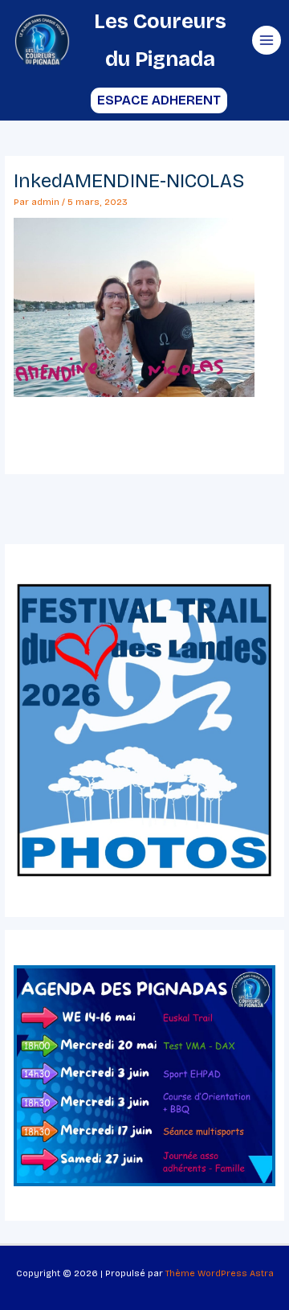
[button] (144, 100)
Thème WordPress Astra (219, 1273)
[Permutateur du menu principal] (266, 40)
